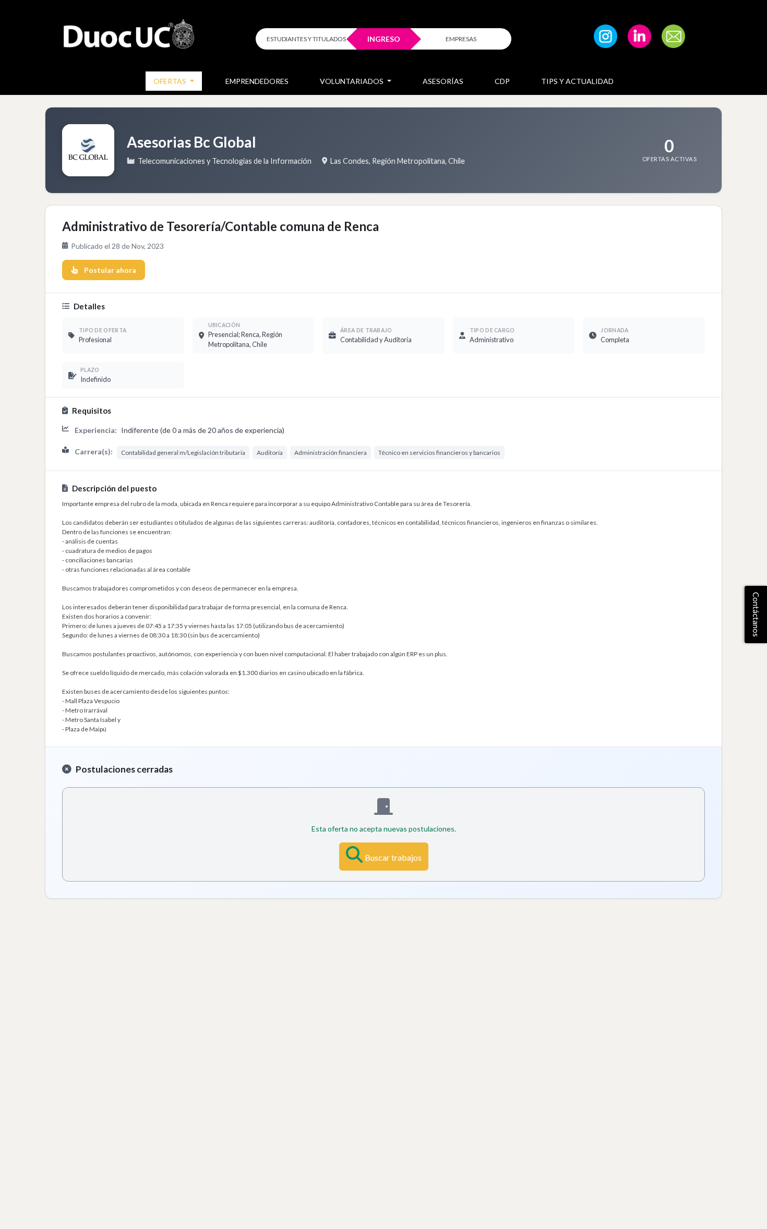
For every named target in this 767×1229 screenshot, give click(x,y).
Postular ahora (110, 270)
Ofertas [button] (170, 81)
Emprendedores (257, 81)
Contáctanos (756, 614)
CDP (502, 81)
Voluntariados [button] (352, 81)
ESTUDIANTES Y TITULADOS (306, 39)
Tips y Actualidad (577, 81)
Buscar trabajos (393, 857)
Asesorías (443, 81)
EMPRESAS (461, 39)
